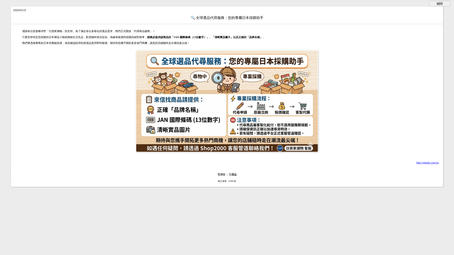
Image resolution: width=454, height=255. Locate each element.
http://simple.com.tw (427, 162)
